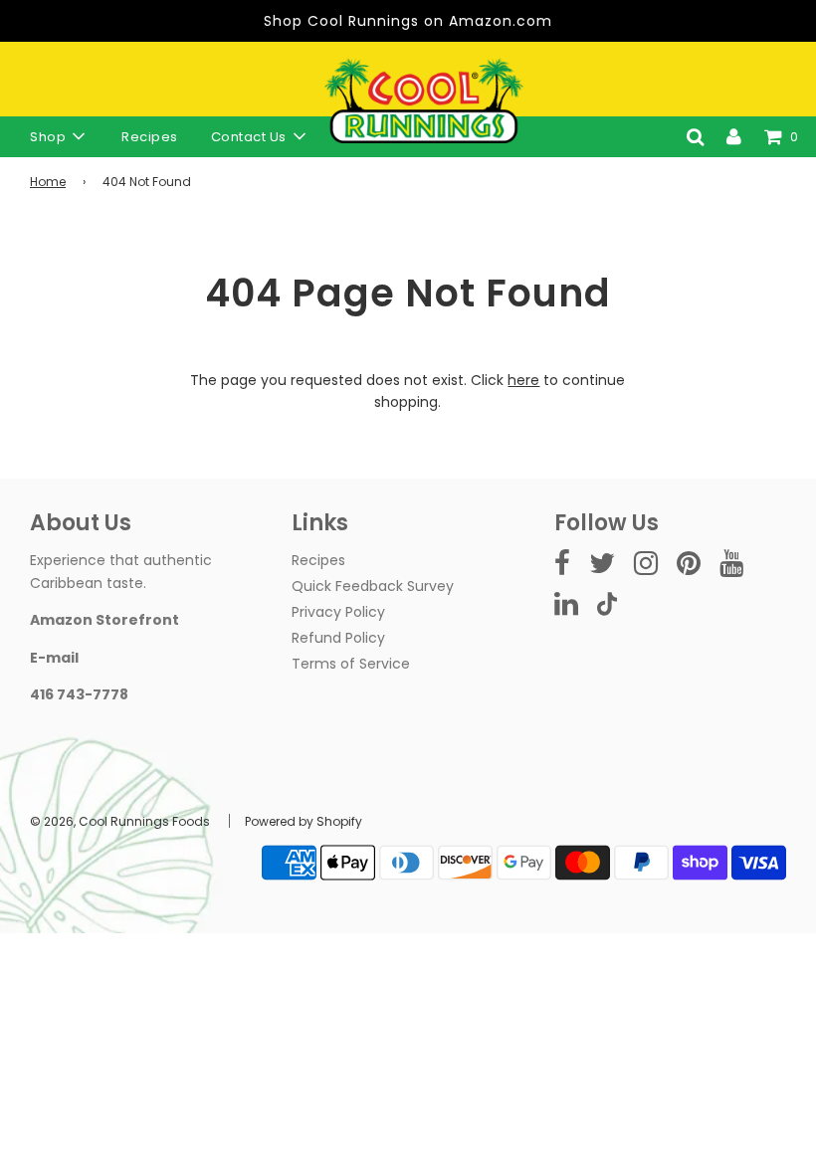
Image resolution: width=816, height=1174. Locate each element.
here (523, 380)
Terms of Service (351, 664)
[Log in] (733, 136)
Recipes (149, 136)
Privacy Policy (338, 612)
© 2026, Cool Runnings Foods (120, 821)
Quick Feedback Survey (373, 586)
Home (48, 181)
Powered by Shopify (303, 821)
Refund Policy (338, 638)
